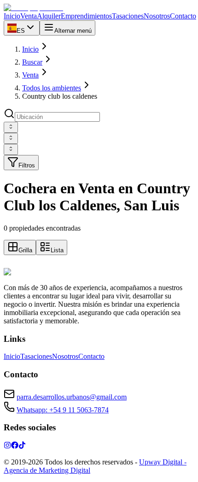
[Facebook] (14, 446)
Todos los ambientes (51, 88)
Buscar (32, 62)
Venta (30, 75)
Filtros (26, 165)
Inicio (30, 49)
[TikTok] (22, 446)
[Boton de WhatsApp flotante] (9, 264)
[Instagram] (7, 446)
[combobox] (11, 127)
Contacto (91, 356)
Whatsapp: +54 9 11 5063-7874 (63, 410)
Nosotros (65, 356)
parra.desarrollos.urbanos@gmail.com (72, 397)
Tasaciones (36, 356)
